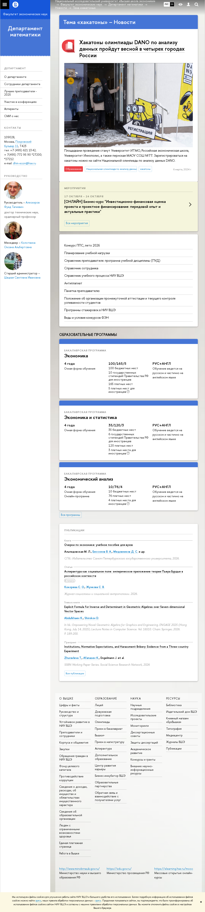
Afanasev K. (91, 658)
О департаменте (15, 77)
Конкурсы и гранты (143, 759)
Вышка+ (100, 735)
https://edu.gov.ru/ (119, 869)
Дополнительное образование (106, 757)
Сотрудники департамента (22, 84)
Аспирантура (103, 748)
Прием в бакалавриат (109, 729)
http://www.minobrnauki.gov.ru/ (79, 869)
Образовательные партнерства (106, 784)
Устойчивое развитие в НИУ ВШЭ (74, 723)
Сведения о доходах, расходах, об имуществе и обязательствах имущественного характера (73, 796)
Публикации (74, 530)
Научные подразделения (140, 707)
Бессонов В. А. (102, 551)
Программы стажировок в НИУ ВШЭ (90, 310)
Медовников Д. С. (125, 551)
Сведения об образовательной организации (70, 815)
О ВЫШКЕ (66, 698)
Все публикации (75, 673)
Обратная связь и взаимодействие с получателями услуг (108, 796)
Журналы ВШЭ (175, 742)
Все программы (70, 515)
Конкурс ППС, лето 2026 (82, 245)
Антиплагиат (73, 283)
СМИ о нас (11, 116)
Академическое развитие (141, 751)
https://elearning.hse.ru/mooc (173, 869)
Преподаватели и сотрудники (70, 734)
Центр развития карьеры (105, 767)
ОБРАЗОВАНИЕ (106, 698)
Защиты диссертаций (144, 742)
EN (172, 4)
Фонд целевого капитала (69, 768)
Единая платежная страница (71, 844)
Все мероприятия (77, 223)
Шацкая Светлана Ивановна (22, 277)
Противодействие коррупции (71, 778)
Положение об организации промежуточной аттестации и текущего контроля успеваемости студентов (119, 300)
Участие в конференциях (20, 102)
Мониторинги (140, 726)
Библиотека (174, 705)
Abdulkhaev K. (73, 618)
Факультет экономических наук (25, 14)
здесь (38, 900)
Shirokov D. (91, 618)
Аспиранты (11, 109)
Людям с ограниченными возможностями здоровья (69, 830)
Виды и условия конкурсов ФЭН (86, 317)
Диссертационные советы (143, 734)
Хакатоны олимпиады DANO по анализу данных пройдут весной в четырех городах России (132, 49)
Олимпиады (102, 722)
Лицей (99, 705)
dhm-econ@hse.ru (24, 163)
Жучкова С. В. (95, 587)
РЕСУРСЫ (173, 698)
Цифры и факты (69, 705)
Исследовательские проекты (143, 717)
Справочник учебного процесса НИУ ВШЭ (94, 275)
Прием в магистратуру (109, 742)
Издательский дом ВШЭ (181, 712)
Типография (174, 729)
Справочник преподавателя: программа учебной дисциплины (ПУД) (112, 260)
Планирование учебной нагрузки (87, 253)
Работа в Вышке (69, 853)
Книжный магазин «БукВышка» (177, 720)
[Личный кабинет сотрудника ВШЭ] (188, 4)
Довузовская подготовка (103, 713)
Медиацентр (174, 735)
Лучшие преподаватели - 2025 (20, 92)
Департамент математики (25, 31)
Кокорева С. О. (74, 587)
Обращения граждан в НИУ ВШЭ (73, 757)
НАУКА (136, 698)
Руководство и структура (69, 713)
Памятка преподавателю (82, 291)
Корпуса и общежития (73, 742)
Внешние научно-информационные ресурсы (142, 769)
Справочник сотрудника (81, 268)
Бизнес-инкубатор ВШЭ (110, 776)
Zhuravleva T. (73, 658)
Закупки (64, 749)
